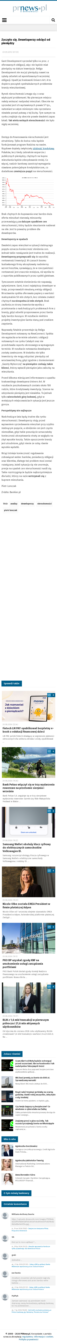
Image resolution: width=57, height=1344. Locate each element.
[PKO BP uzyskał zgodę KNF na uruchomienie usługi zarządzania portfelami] (28, 938)
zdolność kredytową (43, 148)
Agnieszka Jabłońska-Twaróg (29, 1160)
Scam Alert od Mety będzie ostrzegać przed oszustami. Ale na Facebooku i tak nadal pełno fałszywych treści (34, 1063)
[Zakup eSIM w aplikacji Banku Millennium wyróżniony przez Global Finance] (5, 1256)
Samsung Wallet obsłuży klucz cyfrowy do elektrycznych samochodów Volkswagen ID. (27, 848)
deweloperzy (27, 504)
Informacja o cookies (43, 1337)
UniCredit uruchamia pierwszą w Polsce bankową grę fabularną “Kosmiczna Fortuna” (31, 1311)
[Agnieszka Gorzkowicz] (7, 1150)
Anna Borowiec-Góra (25, 1175)
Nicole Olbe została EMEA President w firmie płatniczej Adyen (26, 905)
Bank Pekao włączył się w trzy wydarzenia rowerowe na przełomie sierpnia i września (29, 788)
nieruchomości (44, 504)
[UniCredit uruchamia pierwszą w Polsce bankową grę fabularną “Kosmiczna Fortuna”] (5, 1297)
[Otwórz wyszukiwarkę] (53, 20)
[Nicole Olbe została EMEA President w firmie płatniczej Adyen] (28, 882)
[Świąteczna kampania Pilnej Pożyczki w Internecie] (5, 1215)
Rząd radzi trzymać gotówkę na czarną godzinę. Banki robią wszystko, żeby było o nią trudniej (35, 1095)
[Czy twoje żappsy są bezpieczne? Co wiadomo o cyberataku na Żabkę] (7, 1110)
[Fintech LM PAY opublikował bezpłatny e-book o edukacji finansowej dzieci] (28, 706)
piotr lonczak (10, 510)
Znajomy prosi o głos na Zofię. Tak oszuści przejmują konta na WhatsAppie (34, 1122)
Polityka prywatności (28, 1339)
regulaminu (27, 1337)
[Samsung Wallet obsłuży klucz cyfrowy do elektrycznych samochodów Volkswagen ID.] (28, 822)
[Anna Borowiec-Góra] (7, 1179)
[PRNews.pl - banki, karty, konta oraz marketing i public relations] (28, 8)
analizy (13, 504)
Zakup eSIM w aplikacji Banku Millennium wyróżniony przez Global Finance (31, 1265)
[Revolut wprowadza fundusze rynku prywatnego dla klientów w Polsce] (5, 1238)
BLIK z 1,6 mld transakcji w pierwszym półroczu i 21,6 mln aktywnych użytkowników (26, 1023)
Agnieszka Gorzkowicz (26, 1146)
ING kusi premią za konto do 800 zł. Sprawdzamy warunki (32, 1079)
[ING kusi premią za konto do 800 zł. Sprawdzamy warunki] (7, 1081)
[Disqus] (28, 559)
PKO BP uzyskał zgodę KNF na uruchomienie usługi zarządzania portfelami (23, 964)
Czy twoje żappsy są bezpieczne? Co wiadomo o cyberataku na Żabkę (32, 1107)
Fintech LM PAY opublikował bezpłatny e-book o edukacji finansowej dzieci (28, 730)
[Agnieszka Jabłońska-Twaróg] (7, 1164)
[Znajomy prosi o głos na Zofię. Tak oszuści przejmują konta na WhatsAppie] (7, 1125)
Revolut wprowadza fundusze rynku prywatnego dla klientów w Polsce (31, 1248)
